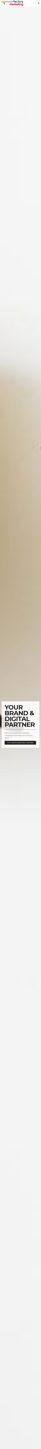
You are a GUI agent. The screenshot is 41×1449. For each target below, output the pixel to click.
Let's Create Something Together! (20, 742)
